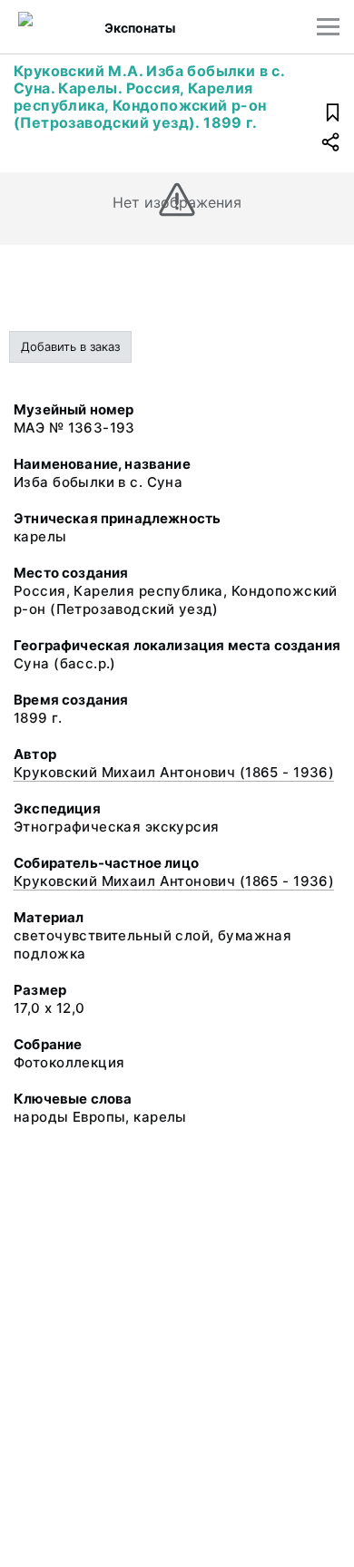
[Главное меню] (328, 26)
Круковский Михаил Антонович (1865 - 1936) (174, 772)
